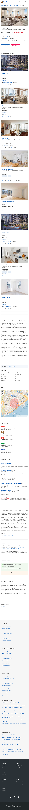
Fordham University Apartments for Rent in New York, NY (13, 705)
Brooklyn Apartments (6, 653)
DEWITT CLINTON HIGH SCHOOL (7, 490)
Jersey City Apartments (6, 631)
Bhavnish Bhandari (7, 306)
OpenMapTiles (19, 416)
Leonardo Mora (6, 208)
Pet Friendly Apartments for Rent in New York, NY (12, 749)
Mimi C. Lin (7, 38)
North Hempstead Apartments (8, 668)
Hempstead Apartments (7, 658)
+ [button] (2, 391)
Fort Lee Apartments (6, 638)
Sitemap (3, 788)
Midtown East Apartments (7, 688)
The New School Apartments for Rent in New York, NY (13, 713)
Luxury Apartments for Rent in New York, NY (11, 742)
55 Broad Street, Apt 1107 (8, 265)
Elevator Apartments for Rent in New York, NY (11, 739)
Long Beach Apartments (7, 633)
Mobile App (4, 786)
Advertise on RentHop (20, 781)
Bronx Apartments (6, 665)
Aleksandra (5, 145)
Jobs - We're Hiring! (19, 784)
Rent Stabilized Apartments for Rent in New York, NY (12, 751)
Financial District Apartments (7, 535)
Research (4, 781)
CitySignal (4, 790)
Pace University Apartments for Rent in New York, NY (12, 707)
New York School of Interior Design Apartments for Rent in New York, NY (13, 720)
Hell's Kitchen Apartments (7, 683)
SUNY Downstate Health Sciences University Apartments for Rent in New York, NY (14, 724)
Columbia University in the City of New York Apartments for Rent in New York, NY (14, 717)
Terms (3, 770)
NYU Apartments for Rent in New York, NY (10, 702)
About (3, 765)
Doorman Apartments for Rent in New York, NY (11, 737)
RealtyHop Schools (5, 498)
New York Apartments (6, 626)
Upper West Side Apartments (8, 678)
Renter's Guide (18, 767)
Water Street (5, 73)
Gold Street (5, 138)
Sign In (26, 1)
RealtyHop (4, 774)
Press (3, 767)
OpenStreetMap (25, 416)
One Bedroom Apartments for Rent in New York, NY (12, 746)
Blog (16, 770)
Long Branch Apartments (7, 643)
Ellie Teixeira (5, 273)
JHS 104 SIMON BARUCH (6, 470)
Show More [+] (5, 695)
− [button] (2, 393)
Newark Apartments (6, 635)
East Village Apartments (7, 676)
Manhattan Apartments (7, 651)
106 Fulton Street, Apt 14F (8, 169)
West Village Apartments (7, 690)
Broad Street (5, 106)
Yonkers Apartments (6, 628)
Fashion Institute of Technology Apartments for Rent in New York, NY (14, 710)
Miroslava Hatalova (7, 241)
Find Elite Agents (19, 765)
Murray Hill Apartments (7, 692)
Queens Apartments (6, 655)
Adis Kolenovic (6, 178)
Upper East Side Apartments (7, 680)
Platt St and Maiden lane (8, 201)
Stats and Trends (5, 784)
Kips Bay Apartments (6, 685)
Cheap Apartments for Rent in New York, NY (11, 734)
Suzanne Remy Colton (7, 82)
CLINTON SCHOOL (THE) (6, 477)
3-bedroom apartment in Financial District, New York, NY (13, 548)
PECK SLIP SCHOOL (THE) (6, 463)
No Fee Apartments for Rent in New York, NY (11, 744)
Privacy (3, 772)
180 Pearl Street (6, 297)
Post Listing (20, 1)
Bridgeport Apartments (6, 640)
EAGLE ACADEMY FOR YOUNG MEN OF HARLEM (11, 483)
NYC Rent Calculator (20, 772)
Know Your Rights (11, 366)
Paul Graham (6, 114)
